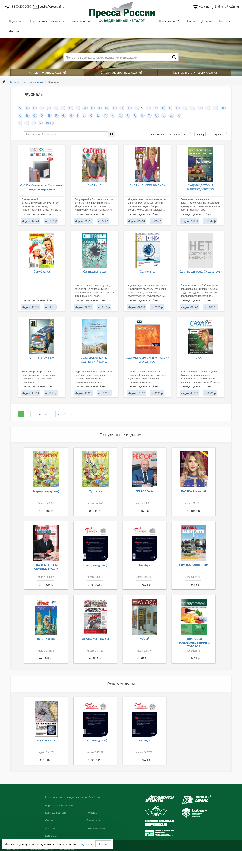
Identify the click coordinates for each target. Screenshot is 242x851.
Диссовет (14, 31)
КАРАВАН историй (193, 491)
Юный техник (46, 639)
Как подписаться (55, 812)
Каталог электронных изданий (121, 72)
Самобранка (42, 271)
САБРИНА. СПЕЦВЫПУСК (147, 185)
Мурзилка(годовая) (46, 491)
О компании (93, 820)
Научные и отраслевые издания (194, 72)
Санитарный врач (94, 271)
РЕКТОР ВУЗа (145, 491)
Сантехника (147, 271)
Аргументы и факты (95, 639)
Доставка (207, 21)
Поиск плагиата (80, 21)
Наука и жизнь (46, 740)
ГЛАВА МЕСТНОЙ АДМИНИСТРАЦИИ (46, 567)
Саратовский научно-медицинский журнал (94, 359)
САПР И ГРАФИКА (41, 357)
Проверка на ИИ (169, 21)
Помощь (91, 812)
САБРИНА (95, 185)
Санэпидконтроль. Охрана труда (200, 271)
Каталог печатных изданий (47, 72)
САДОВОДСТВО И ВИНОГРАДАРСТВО (200, 187)
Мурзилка (95, 491)
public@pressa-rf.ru (52, 6)
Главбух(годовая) (95, 565)
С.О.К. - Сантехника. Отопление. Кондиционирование (41, 187)
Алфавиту (179, 134)
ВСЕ (49, 123)
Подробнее (86, 844)
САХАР (200, 357)
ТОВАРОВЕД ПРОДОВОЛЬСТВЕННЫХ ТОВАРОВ (193, 642)
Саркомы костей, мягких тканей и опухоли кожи (147, 359)
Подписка (15, 21)
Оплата (190, 21)
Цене (218, 134)
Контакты (225, 21)
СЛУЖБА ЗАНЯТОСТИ (193, 565)
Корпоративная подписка (46, 21)
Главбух (144, 565)
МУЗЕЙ (144, 639)
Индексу (199, 134)
